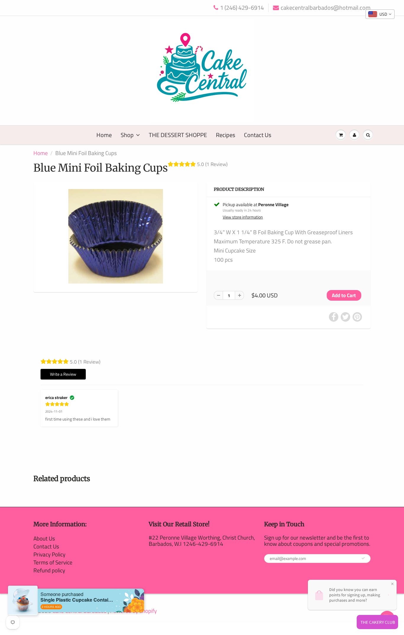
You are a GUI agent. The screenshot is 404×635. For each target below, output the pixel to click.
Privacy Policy (49, 554)
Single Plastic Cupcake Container (77, 600)
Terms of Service (52, 562)
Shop (127, 134)
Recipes (225, 134)
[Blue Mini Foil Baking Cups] (115, 236)
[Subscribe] (363, 558)
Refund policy (49, 570)
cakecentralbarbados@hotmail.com (326, 8)
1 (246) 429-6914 (242, 8)
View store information (243, 217)
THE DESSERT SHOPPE (178, 134)
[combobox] (380, 14)
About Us (44, 538)
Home (104, 134)
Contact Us (257, 134)
